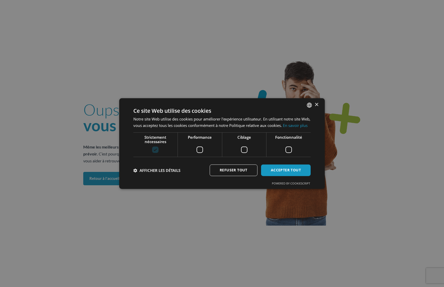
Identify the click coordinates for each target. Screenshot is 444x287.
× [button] (316, 105)
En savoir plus (295, 125)
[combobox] (309, 105)
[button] (156, 170)
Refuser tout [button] (233, 170)
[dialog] (222, 143)
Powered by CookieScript (291, 183)
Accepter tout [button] (286, 170)
